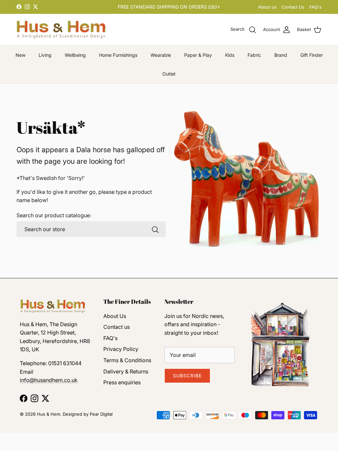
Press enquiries (122, 382)
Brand (280, 55)
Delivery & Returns (125, 371)
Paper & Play (198, 55)
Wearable (161, 55)
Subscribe (187, 375)
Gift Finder (311, 55)
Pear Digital (101, 414)
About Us (114, 316)
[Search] (155, 229)
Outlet (169, 74)
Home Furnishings (118, 55)
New (20, 55)
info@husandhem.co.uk (49, 380)
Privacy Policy (120, 349)
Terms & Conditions (127, 360)
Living (45, 55)
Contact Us (293, 7)
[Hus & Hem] (61, 29)
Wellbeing (75, 55)
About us (267, 7)
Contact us (116, 327)
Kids (229, 55)
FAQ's (315, 7)
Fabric (254, 55)
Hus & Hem (48, 414)
